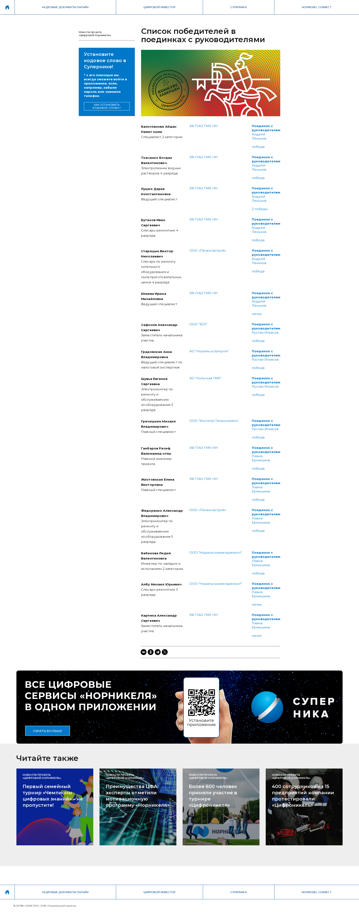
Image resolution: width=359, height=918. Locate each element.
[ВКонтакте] (143, 652)
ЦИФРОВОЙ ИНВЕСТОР (159, 7)
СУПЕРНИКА (238, 7)
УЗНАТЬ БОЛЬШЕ (47, 731)
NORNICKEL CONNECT (317, 7)
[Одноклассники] (151, 652)
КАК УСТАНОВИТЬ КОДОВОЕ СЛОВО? (107, 106)
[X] (165, 652)
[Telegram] (158, 652)
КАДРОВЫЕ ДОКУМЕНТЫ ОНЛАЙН (65, 7)
